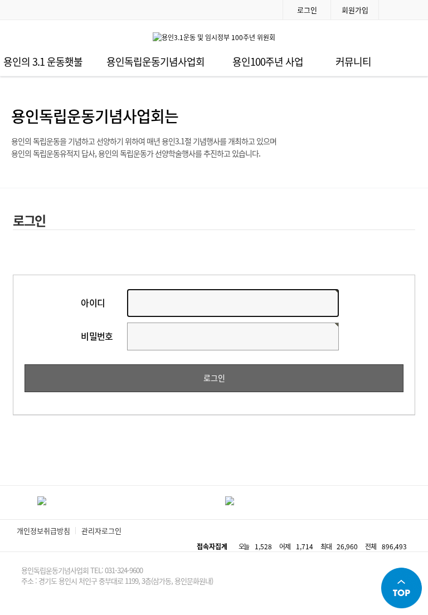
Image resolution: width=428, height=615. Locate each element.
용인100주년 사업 (267, 61)
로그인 (307, 9)
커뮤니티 (353, 61)
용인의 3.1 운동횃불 (42, 61)
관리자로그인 (101, 530)
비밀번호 (97, 336)
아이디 (93, 302)
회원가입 (355, 9)
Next (411, 502)
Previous (17, 502)
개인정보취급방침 (43, 530)
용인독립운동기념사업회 (155, 61)
